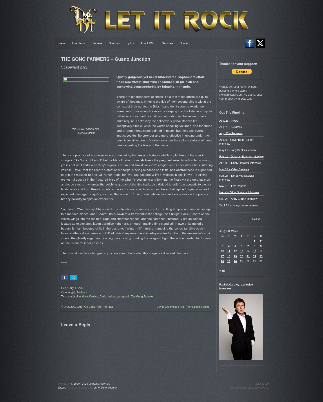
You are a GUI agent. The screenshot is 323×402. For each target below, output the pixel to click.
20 (241, 256)
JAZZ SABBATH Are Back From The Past (88, 306)
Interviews (78, 43)
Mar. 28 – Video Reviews (234, 169)
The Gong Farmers (142, 296)
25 (228, 261)
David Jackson (108, 296)
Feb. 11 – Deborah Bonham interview (241, 156)
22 (254, 256)
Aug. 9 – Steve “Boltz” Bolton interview (236, 141)
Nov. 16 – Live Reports (232, 185)
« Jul (222, 270)
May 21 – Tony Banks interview (237, 150)
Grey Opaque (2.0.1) (80, 387)
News (61, 43)
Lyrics (130, 43)
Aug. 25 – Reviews (230, 126)
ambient (73, 296)
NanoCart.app (244, 98)
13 (241, 251)
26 (235, 261)
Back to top (262, 383)
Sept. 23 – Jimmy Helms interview (239, 205)
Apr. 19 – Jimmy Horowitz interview (240, 162)
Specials (114, 43)
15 (254, 251)
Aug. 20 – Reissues (231, 133)
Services (167, 43)
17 (222, 256)
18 (228, 256)
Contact (185, 43)
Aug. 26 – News (228, 120)
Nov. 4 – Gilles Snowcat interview (239, 192)
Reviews (97, 43)
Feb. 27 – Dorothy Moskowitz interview (236, 177)
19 (235, 256)
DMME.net (64, 383)
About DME (148, 43)
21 (248, 256)
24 (222, 261)
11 (228, 251)
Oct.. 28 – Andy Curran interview (238, 198)
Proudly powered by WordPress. (249, 387)
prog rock (124, 296)
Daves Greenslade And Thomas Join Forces (183, 306)
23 (261, 256)
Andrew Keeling (88, 296)
